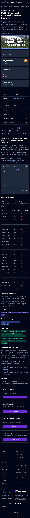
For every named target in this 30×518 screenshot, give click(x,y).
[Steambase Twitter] (20, 503)
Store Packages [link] (21, 130)
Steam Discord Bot (7, 495)
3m (4, 166)
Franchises (4, 486)
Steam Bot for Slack (7, 498)
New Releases (19, 460)
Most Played (19, 454)
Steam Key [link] (6, 130)
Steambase (17, 494)
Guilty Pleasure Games (19, 98)
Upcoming (18, 462)
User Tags (4, 477)
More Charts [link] (18, 133)
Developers (5, 480)
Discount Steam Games (22, 475)
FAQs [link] (26, 133)
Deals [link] (13, 130)
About (18, 515)
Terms (9, 515)
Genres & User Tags (8, 118)
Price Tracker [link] (23, 127)
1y (11, 166)
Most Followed (19, 457)
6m (7, 166)
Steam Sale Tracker (21, 472)
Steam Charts (5, 462)
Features (5, 110)
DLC (3, 454)
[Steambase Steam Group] (18, 503)
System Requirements (9, 122)
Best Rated (18, 451)
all (14, 166)
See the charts (14, 397)
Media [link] (10, 133)
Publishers (4, 483)
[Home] (1, 6)
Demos (3, 457)
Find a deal (14, 426)
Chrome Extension (6, 492)
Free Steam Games (21, 477)
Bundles (4, 460)
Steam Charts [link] (6, 127)
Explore (4, 506)
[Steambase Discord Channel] (15, 503)
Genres (3, 472)
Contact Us (23, 515)
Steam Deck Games (21, 465)
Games (5, 6)
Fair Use (14, 515)
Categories (4, 475)
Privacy (5, 515)
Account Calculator (7, 503)
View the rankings (14, 411)
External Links (6, 114)
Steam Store (5, 369)
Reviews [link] (15, 127)
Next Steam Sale (6, 501)
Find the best (14, 439)
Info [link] (4, 133)
